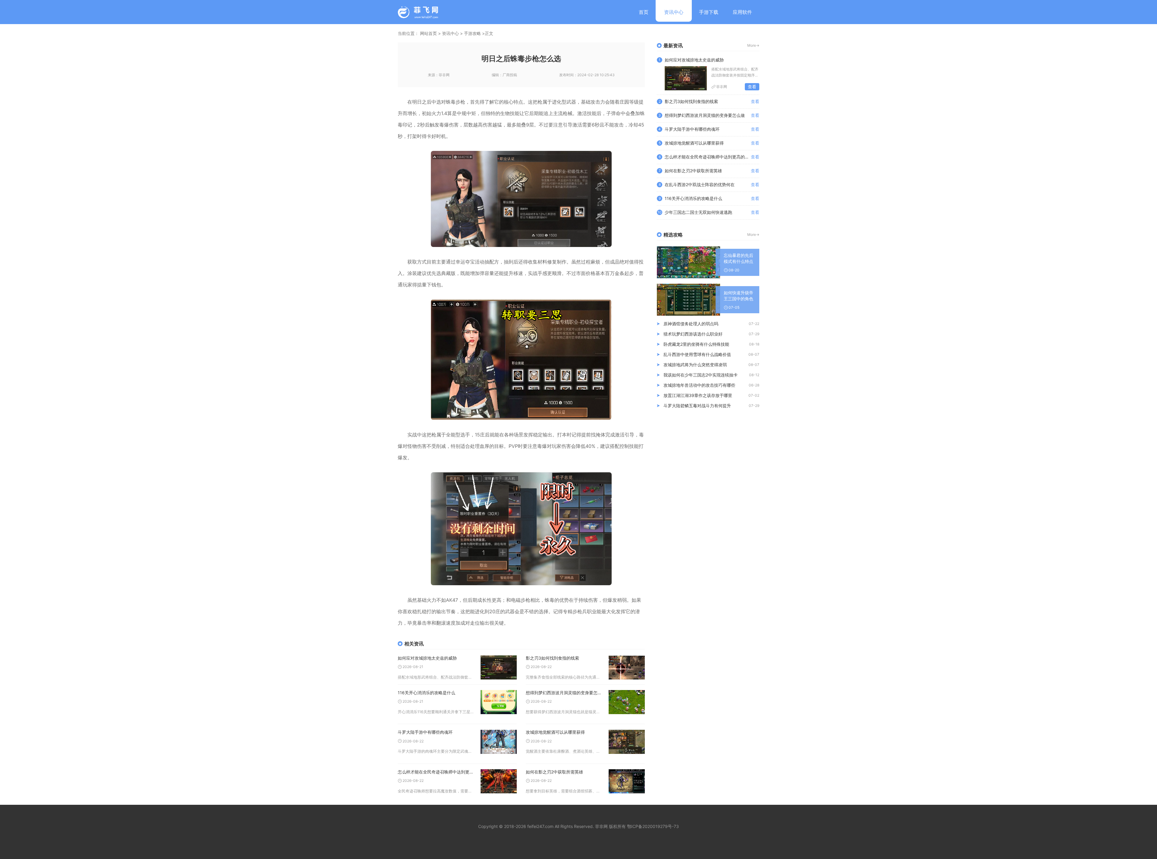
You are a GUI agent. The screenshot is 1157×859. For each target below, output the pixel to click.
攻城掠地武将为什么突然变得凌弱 (695, 364)
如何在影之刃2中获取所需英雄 (554, 771)
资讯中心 (673, 12)
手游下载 (708, 12)
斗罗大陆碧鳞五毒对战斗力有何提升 (697, 405)
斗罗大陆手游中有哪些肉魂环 (425, 732)
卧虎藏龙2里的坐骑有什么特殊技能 (696, 344)
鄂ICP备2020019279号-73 (653, 826)
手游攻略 (472, 33)
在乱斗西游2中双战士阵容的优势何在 (700, 184)
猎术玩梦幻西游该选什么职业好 (693, 333)
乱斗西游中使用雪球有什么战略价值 (697, 354)
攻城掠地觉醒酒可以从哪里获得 (555, 732)
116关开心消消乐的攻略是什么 (426, 692)
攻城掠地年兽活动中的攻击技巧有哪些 (699, 385)
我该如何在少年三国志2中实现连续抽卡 (700, 374)
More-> (753, 45)
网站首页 (428, 33)
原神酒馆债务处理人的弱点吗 (690, 323)
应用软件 (742, 12)
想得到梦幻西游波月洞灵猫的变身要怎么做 (564, 692)
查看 (752, 86)
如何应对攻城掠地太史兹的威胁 (427, 658)
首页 (643, 12)
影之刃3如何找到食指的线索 (552, 658)
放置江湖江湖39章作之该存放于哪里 (697, 395)
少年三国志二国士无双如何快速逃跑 (698, 212)
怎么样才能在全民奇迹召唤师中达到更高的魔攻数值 (436, 771)
